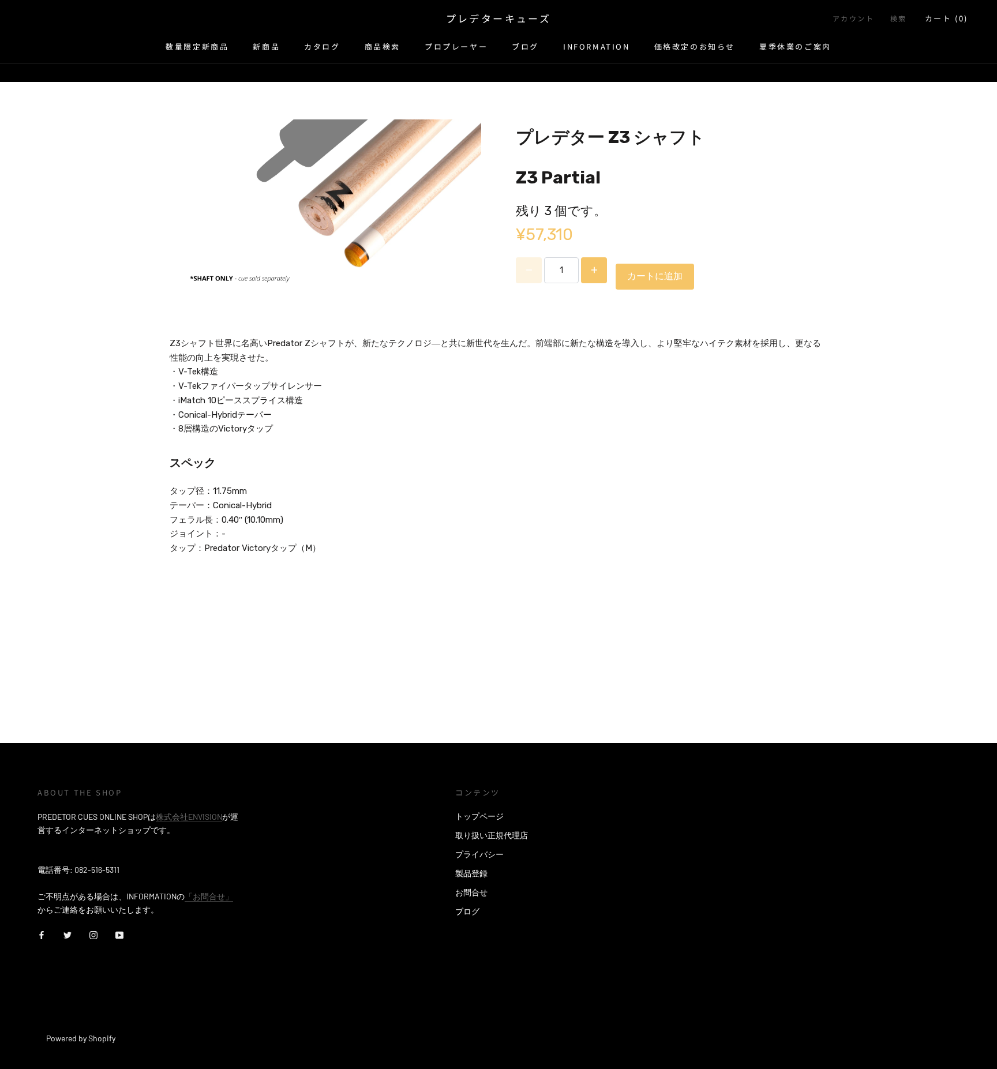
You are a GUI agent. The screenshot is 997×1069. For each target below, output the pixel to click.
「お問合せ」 (209, 896)
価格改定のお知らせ (694, 46)
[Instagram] (93, 934)
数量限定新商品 (197, 46)
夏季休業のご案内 (795, 46)
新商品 (266, 46)
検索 (898, 18)
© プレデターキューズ (88, 1022)
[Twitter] (67, 934)
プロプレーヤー (456, 46)
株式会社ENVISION (189, 817)
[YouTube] (119, 934)
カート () (946, 18)
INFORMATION (596, 46)
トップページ (479, 816)
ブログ (525, 46)
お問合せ (471, 892)
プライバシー (479, 854)
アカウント (853, 18)
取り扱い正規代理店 (491, 835)
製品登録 (471, 873)
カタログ (322, 46)
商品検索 (382, 46)
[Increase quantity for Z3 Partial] (594, 270)
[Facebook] (42, 934)
